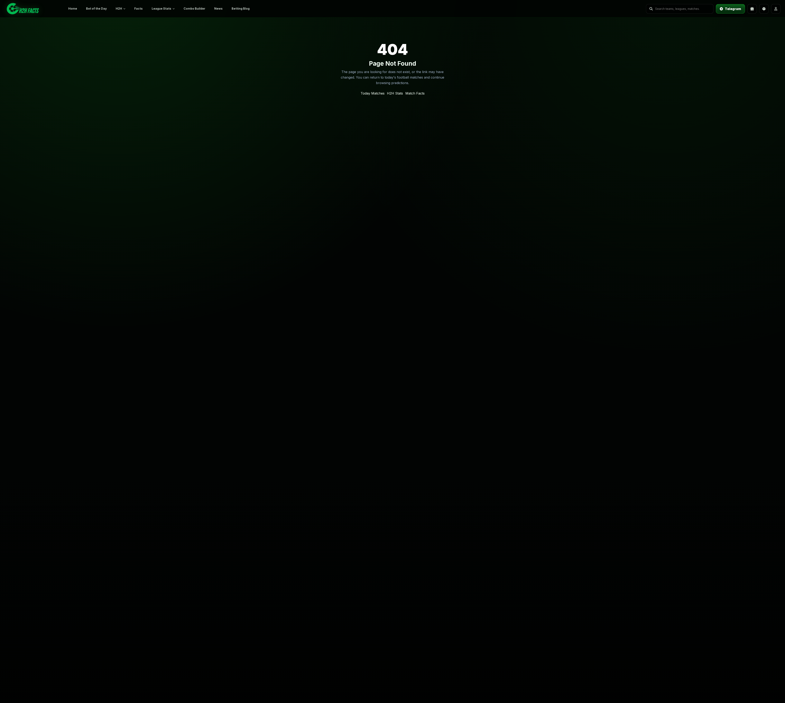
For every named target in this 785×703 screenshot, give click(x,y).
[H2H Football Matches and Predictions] (33, 8)
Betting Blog (241, 8)
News (218, 8)
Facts (138, 8)
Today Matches (373, 93)
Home (72, 8)
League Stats (161, 8)
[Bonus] (752, 9)
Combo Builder (194, 8)
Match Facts (415, 93)
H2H (119, 8)
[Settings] (764, 9)
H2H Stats (395, 93)
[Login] (776, 9)
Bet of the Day (96, 8)
